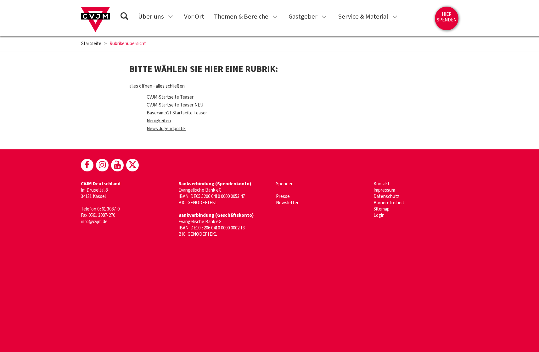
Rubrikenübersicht (127, 44)
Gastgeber (303, 16)
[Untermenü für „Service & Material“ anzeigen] (395, 16)
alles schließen (170, 86)
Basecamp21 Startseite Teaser (177, 113)
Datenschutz (386, 196)
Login (379, 215)
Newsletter (287, 202)
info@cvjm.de (94, 221)
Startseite (91, 44)
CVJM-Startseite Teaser (170, 97)
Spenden (285, 184)
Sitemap (381, 209)
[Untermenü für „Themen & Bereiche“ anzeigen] (275, 16)
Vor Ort (194, 16)
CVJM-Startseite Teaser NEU (175, 105)
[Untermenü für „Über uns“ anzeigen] (170, 16)
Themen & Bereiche (241, 16)
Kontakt (381, 184)
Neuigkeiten (159, 121)
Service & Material (363, 16)
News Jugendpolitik (166, 128)
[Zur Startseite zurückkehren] (95, 19)
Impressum (384, 190)
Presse (283, 196)
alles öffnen (140, 86)
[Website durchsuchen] (124, 17)
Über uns (151, 16)
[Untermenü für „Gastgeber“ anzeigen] (324, 16)
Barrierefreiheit (388, 202)
